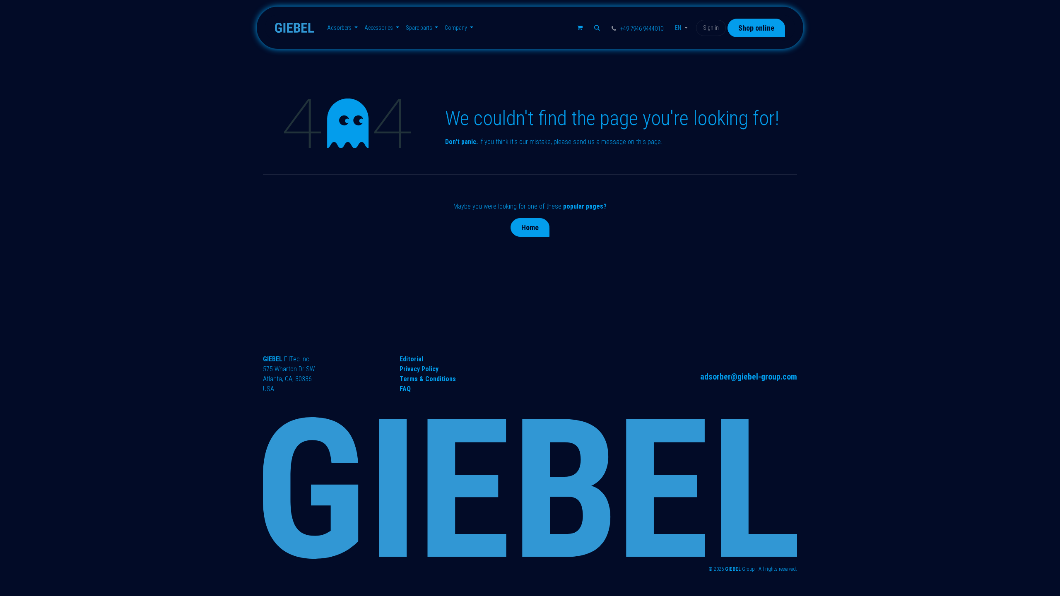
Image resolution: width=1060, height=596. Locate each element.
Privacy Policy (419, 369)
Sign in (711, 27)
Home (530, 227)
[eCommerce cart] (580, 28)
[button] (597, 28)
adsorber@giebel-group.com (748, 377)
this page (648, 142)
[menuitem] (342, 28)
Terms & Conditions (428, 379)
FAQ (405, 389)
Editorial (411, 359)
